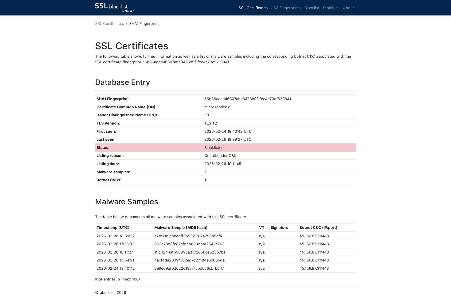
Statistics (331, 7)
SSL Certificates (253, 7)
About (348, 7)
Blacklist (311, 7)
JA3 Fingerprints (286, 7)
